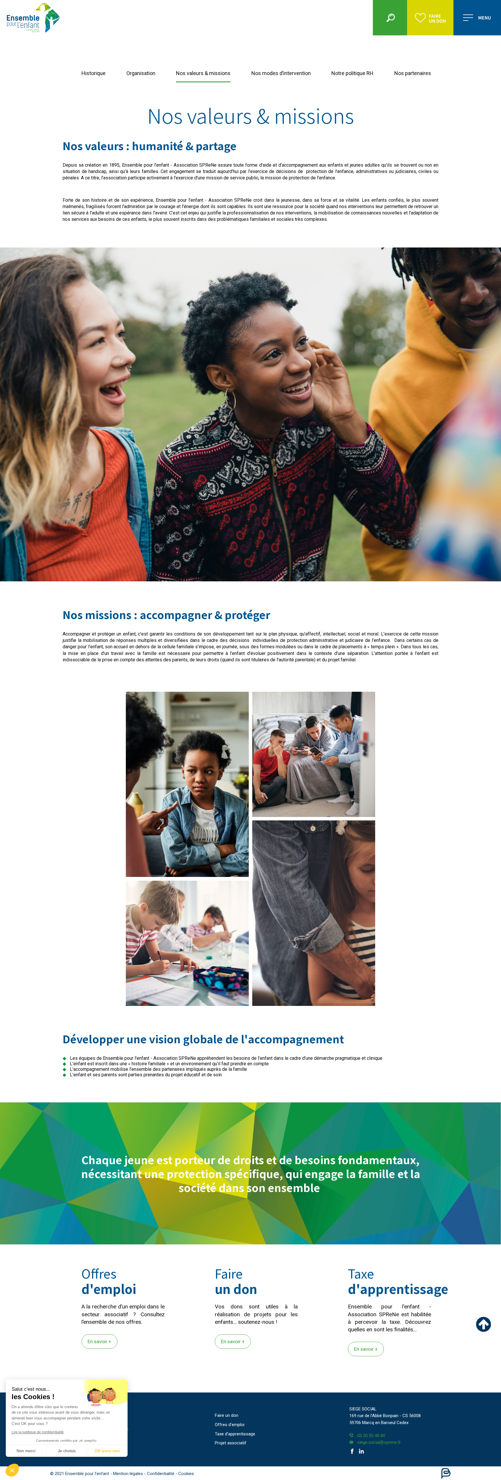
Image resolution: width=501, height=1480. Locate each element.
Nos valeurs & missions (203, 73)
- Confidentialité (159, 1473)
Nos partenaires (412, 73)
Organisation (140, 73)
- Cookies (184, 1473)
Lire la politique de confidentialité (38, 1432)
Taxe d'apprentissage (235, 1434)
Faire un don (226, 1415)
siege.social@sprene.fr (379, 1442)
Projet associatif (230, 1443)
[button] (12, 1470)
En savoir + (99, 1341)
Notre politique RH (352, 73)
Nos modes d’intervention (281, 73)
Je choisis (67, 1450)
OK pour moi (107, 1450)
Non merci (26, 1450)
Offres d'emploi (229, 1424)
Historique (93, 73)
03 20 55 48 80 (371, 1435)
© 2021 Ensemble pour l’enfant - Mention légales (97, 1473)
